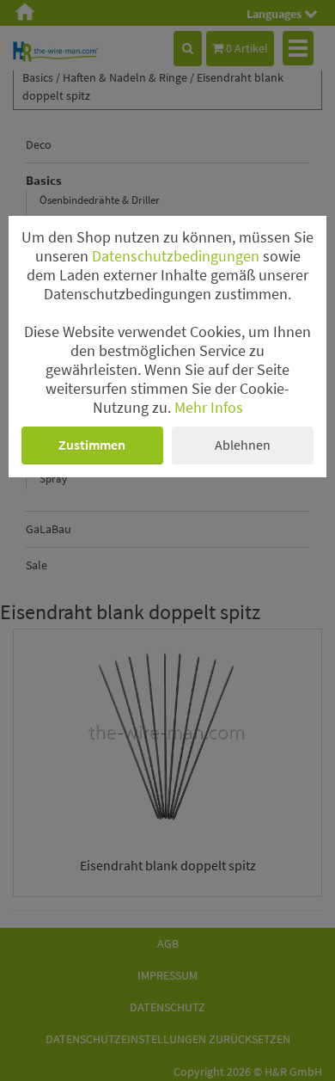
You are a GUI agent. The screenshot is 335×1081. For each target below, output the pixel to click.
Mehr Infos (208, 407)
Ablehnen (243, 444)
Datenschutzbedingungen (175, 256)
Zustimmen (91, 444)
